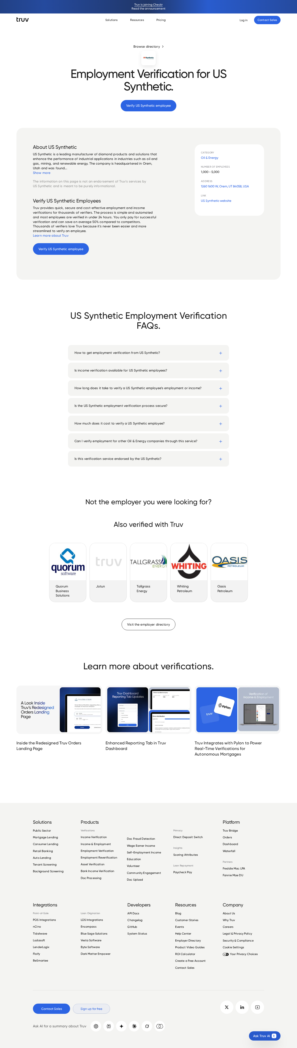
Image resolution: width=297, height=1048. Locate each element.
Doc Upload (135, 879)
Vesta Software (91, 940)
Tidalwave (40, 933)
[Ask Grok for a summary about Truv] (147, 1026)
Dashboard (230, 844)
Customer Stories (186, 920)
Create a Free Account (190, 960)
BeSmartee (40, 960)
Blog (178, 913)
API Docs (133, 913)
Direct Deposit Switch (188, 837)
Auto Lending (42, 857)
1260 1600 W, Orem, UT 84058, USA (225, 186)
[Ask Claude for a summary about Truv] (134, 1026)
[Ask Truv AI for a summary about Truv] (159, 1026)
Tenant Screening (45, 864)
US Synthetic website (216, 200)
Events (179, 927)
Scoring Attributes (185, 854)
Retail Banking (43, 851)
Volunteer (133, 866)
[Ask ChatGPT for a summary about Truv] (95, 1026)
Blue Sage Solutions (94, 933)
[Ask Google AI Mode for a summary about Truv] (121, 1026)
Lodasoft (39, 940)
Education (134, 859)
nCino (37, 926)
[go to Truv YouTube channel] (257, 1007)
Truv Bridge (230, 830)
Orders (227, 837)
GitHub (132, 927)
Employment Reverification (99, 857)
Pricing (161, 20)
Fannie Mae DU (233, 875)
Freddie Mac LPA (234, 868)
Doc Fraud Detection (141, 838)
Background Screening (48, 871)
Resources (137, 20)
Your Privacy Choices (244, 954)
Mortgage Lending (45, 837)
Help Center (183, 933)
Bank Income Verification (97, 871)
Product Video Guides (190, 947)
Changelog (134, 920)
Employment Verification (97, 850)
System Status (137, 933)
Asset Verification (92, 864)
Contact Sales (185, 967)
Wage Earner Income (141, 845)
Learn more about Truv (50, 235)
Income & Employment (96, 844)
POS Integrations (44, 920)
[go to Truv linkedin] (242, 1007)
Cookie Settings (233, 947)
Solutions (111, 20)
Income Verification (94, 837)
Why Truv (229, 920)
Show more (41, 173)
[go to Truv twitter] (226, 1007)
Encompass (89, 926)
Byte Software (90, 947)
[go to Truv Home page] (22, 19)
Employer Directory (188, 940)
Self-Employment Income (144, 852)
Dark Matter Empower (95, 953)
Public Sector (42, 830)
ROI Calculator (185, 954)
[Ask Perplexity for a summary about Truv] (108, 1026)
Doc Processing (91, 878)
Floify (36, 953)
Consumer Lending (45, 844)
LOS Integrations (92, 920)
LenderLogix (41, 947)
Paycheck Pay (182, 872)
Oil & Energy (209, 157)
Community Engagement (144, 873)
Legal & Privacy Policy (237, 933)
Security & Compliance (238, 940)
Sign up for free (91, 1009)
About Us (229, 913)
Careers (228, 927)
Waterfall (229, 851)
